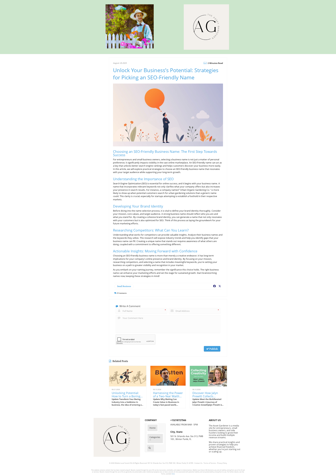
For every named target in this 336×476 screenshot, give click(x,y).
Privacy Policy (222, 463)
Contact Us (198, 463)
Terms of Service (210, 463)
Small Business (124, 286)
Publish (213, 348)
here (173, 474)
